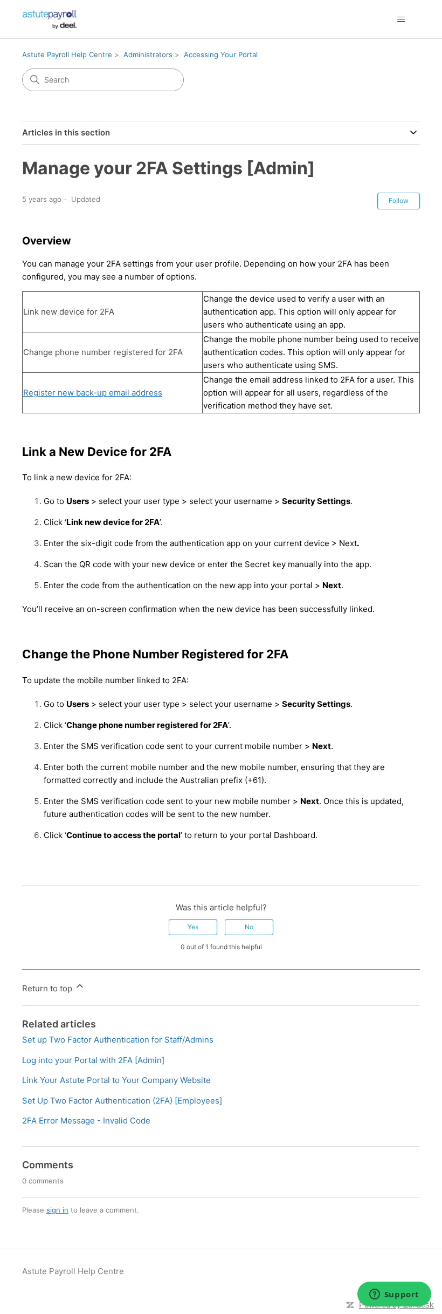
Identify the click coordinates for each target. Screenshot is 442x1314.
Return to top (48, 988)
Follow (399, 200)
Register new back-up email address (92, 392)
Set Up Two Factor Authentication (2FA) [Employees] (122, 1100)
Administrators (147, 54)
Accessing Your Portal (221, 54)
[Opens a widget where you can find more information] (394, 1295)
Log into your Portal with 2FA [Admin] (93, 1060)
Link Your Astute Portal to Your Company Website (116, 1080)
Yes (193, 927)
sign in (57, 1210)
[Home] (49, 19)
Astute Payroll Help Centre (67, 54)
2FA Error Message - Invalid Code (86, 1120)
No (249, 927)
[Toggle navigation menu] (401, 19)
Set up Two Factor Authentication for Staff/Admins (117, 1039)
